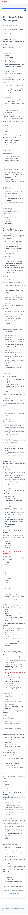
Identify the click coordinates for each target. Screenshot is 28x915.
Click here (12, 33)
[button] (26, 2)
